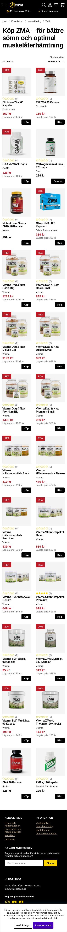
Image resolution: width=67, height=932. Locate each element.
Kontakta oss (43, 830)
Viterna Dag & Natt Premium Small (47, 410)
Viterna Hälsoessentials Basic (16, 472)
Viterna (5, 292)
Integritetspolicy (44, 826)
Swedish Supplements (47, 786)
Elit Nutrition (8, 109)
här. (56, 918)
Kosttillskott (17, 21)
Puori (38, 171)
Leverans (10, 839)
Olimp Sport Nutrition (46, 230)
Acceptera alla (43, 925)
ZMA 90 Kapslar (12, 782)
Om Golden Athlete (46, 833)
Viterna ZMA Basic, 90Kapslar (13, 660)
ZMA (47, 21)
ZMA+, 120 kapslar (47, 782)
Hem (4, 21)
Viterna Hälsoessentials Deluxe (50, 472)
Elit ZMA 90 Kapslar (48, 102)
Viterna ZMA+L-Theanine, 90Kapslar (48, 722)
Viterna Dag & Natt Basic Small (47, 287)
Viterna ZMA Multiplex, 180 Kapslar (49, 660)
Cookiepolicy (43, 823)
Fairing (5, 786)
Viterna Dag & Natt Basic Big (13, 287)
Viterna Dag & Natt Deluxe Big (13, 348)
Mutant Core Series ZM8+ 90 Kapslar (14, 225)
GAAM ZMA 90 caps (14, 164)
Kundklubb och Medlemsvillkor (13, 830)
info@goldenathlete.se (15, 889)
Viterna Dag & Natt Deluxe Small (47, 348)
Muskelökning (34, 21)
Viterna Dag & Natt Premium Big (13, 410)
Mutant (5, 230)
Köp (26, 304)
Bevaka (58, 181)
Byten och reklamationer (12, 824)
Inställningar (23, 925)
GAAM (5, 168)
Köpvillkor (10, 835)
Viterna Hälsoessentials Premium (12, 535)
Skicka (50, 863)
